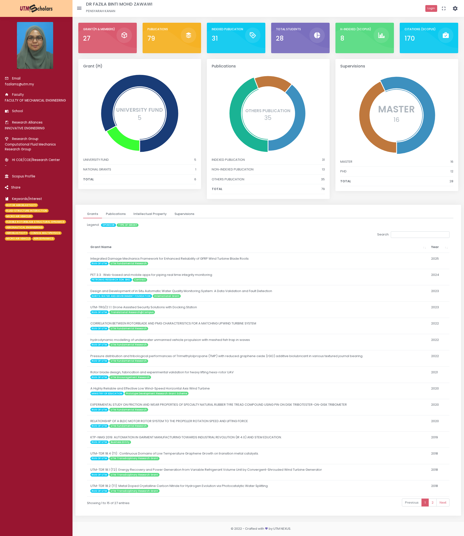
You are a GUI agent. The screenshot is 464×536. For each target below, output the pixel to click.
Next (443, 502)
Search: (383, 234)
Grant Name (100, 247)
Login (431, 8)
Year (435, 247)
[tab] (92, 214)
